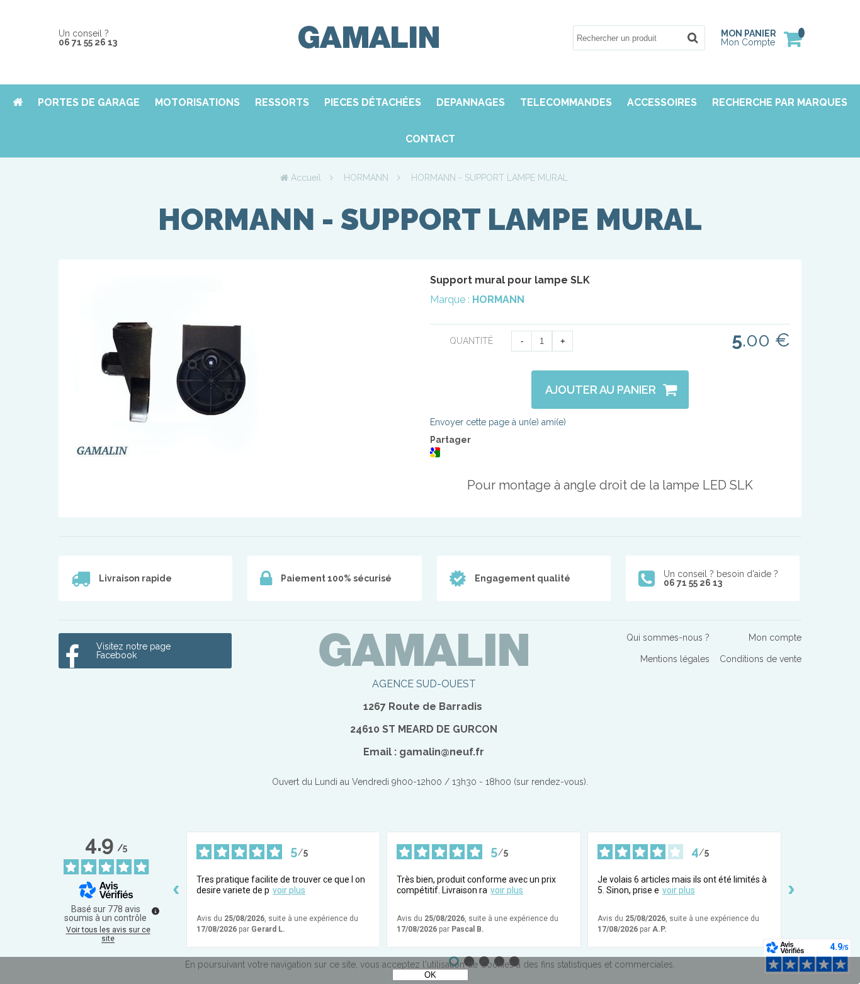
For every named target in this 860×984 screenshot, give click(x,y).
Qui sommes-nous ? (668, 637)
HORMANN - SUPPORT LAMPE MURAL (430, 219)
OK (430, 975)
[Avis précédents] (176, 889)
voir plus (289, 890)
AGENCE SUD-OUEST (424, 684)
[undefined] (155, 911)
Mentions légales (675, 659)
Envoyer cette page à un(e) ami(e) (498, 422)
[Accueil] (368, 45)
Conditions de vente (760, 659)
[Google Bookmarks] (435, 454)
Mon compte (775, 637)
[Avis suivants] (791, 889)
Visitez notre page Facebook (133, 650)
